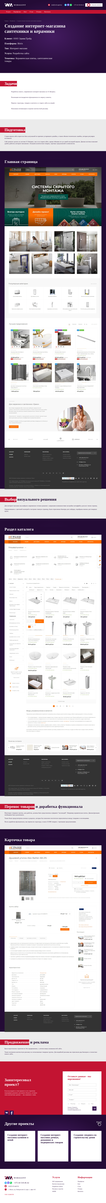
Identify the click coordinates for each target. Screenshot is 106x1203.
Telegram (83, 1103)
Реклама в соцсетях (57, 1189)
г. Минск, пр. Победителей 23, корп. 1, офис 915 (22, 1189)
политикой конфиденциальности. (74, 1109)
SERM (54, 1191)
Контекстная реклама (58, 1184)
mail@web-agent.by (13, 1186)
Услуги (8, 12)
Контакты (47, 12)
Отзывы (38, 12)
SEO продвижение (57, 1181)
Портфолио (17, 12)
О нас (31, 12)
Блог (25, 12)
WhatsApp (72, 1103)
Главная (6, 21)
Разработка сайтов (57, 1186)
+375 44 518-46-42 (21, 1183)
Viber (92, 1103)
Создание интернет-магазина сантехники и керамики (29, 21)
